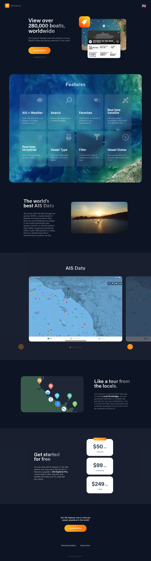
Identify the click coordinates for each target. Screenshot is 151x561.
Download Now (39, 50)
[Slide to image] (70, 347)
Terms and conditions (68, 545)
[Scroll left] (21, 346)
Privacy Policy (85, 545)
